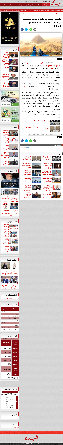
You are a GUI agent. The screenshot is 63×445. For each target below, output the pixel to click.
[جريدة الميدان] (10, 28)
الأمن (52, 68)
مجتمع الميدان (11, 259)
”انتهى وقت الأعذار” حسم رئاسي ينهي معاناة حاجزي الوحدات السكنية (5, 273)
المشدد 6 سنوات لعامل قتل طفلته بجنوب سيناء (26, 165)
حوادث (56, 13)
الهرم (42, 134)
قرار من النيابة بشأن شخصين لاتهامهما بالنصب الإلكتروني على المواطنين (51, 165)
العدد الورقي (12, 221)
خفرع (24, 86)
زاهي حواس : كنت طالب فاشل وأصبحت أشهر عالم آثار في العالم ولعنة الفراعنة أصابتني (51, 195)
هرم (40, 62)
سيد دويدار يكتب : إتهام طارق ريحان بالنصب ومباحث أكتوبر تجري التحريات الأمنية (31, 195)
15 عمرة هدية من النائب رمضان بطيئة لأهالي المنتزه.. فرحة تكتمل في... (14, 287)
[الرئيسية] (46, 4)
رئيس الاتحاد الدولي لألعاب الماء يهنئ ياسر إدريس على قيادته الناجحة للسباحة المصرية (31, 173)
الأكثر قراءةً (12, 127)
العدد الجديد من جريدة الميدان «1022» (5, 234)
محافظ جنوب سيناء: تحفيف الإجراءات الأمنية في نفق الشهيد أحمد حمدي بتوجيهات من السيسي (52, 187)
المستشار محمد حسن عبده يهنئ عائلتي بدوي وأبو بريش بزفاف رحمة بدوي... (14, 273)
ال (42, 62)
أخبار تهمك (12, 171)
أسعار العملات (11, 304)
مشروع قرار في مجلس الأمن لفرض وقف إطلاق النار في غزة (32, 187)
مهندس (30, 62)
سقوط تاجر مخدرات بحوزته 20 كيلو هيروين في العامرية (37, 128)
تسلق (58, 65)
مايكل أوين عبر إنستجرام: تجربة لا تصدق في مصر (47, 172)
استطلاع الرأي (11, 294)
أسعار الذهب (12, 335)
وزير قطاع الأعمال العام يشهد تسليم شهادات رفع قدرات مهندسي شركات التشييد (51, 180)
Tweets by (16, 427)
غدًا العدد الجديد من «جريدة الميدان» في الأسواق (10, 241)
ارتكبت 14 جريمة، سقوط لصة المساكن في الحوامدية (36, 121)
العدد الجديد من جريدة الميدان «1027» (5, 226)
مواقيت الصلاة (11, 389)
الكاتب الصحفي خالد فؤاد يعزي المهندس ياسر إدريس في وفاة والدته (5, 287)
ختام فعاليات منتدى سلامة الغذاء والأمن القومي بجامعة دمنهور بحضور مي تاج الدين (32, 180)
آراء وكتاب (13, 49)
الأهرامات (48, 65)
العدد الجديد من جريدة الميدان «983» (5, 248)
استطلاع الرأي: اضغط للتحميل (12, 298)
